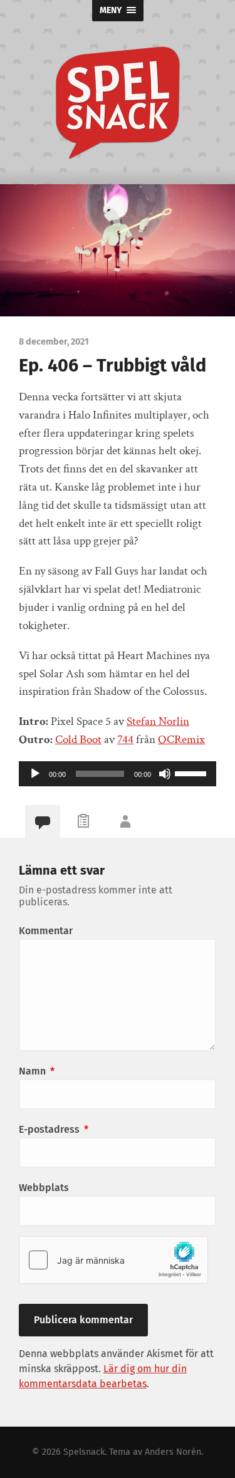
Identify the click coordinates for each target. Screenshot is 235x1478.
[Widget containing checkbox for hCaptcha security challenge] (113, 1260)
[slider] (192, 772)
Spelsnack (84, 1452)
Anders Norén (173, 1452)
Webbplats (44, 1188)
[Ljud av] (165, 774)
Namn (37, 1071)
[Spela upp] (35, 774)
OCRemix (181, 739)
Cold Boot (78, 739)
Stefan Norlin (158, 721)
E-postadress (53, 1129)
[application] (117, 773)
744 (125, 739)
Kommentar (46, 931)
